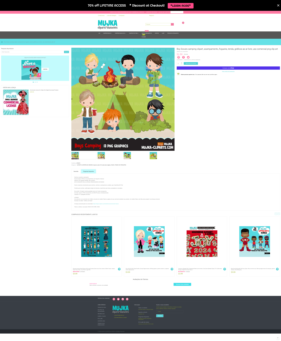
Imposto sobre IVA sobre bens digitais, (102, 165)
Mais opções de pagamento (228, 71)
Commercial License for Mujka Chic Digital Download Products (44, 90)
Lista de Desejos (111, 15)
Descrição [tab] (76, 171)
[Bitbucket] (137, 298)
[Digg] (148, 298)
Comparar (121, 15)
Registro (151, 15)
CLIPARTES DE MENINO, (87, 165)
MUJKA (78, 163)
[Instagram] (122, 299)
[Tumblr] (139, 298)
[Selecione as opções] (119, 269)
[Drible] (141, 298)
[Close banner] (278, 5)
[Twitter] (188, 57)
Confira (45, 69)
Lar (2, 42)
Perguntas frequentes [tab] (88, 171)
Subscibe (160, 315)
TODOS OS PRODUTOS (120, 165)
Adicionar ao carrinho (191, 63)
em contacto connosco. (121, 208)
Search (66, 52)
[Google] (130, 298)
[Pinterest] (127, 299)
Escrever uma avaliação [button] (182, 284)
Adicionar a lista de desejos (192, 60)
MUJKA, (113, 165)
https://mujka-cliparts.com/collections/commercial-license (106, 203)
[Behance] (150, 298)
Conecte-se (101, 15)
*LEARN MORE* (181, 5)
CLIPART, (79, 165)
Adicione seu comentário (182, 51)
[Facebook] (183, 57)
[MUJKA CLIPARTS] (107, 24)
